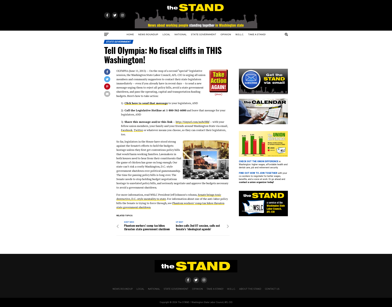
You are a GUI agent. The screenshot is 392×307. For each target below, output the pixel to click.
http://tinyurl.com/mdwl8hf (192, 122)
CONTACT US (272, 289)
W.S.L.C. (239, 34)
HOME (130, 34)
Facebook (126, 130)
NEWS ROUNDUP (148, 34)
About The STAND (250, 289)
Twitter (138, 130)
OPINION (226, 34)
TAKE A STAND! (257, 34)
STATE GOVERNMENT (203, 34)
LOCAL (166, 34)
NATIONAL (180, 34)
